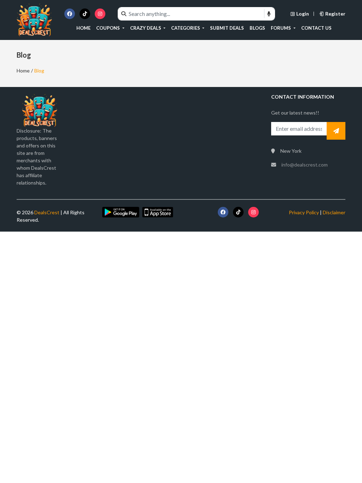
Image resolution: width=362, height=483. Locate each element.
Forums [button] (281, 28)
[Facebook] (69, 13)
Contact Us (316, 28)
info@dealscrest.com (304, 165)
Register (335, 14)
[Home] (34, 19)
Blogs (257, 28)
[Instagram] (100, 13)
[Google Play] (120, 212)
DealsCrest (46, 212)
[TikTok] (85, 13)
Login (302, 14)
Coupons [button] (108, 28)
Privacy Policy (304, 212)
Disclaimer (334, 212)
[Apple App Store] (157, 212)
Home (83, 28)
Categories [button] (186, 28)
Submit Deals (227, 28)
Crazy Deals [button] (146, 28)
